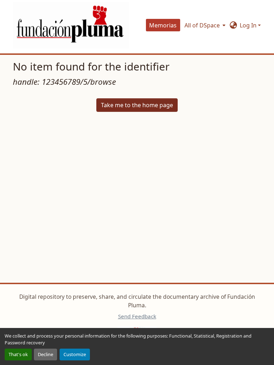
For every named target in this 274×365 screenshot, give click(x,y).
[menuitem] (204, 25)
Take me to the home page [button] (137, 105)
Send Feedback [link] (137, 316)
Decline (45, 354)
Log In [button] (249, 25)
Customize (75, 354)
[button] (71, 25)
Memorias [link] (163, 25)
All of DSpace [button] (202, 25)
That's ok (18, 354)
